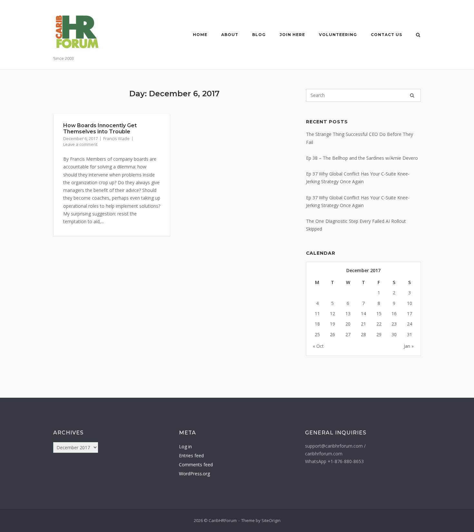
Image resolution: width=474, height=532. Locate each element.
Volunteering (338, 34)
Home (200, 34)
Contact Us (386, 34)
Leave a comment (80, 144)
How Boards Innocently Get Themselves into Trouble (100, 128)
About (229, 34)
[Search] (412, 95)
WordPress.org (194, 473)
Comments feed (196, 464)
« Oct (318, 346)
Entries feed (191, 455)
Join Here (292, 34)
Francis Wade (116, 138)
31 (409, 334)
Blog (259, 34)
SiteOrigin (271, 520)
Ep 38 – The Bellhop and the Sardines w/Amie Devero (362, 158)
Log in (185, 446)
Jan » (409, 346)
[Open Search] (418, 35)
